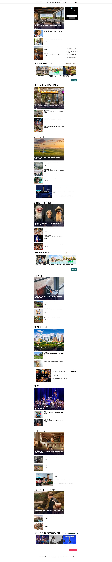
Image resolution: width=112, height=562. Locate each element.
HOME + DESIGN (43, 430)
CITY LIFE (39, 136)
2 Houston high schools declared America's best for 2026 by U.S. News (71, 54)
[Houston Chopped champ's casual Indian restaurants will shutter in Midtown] (49, 98)
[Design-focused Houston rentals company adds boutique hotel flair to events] (38, 467)
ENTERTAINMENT (44, 202)
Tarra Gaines (36, 409)
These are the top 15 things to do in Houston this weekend (53, 236)
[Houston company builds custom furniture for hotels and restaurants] (38, 459)
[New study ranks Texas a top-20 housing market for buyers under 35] (38, 363)
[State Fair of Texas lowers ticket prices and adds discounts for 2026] (38, 33)
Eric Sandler (45, 57)
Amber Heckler (36, 28)
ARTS (37, 386)
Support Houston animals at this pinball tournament (60, 371)
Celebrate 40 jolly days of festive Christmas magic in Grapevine (63, 479)
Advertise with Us (60, 556)
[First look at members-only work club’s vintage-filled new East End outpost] (49, 443)
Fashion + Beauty (56, 2)
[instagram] (76, 2)
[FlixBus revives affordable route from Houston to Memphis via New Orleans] (38, 304)
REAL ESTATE (41, 327)
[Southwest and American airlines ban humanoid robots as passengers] (49, 288)
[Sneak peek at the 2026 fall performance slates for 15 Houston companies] (49, 399)
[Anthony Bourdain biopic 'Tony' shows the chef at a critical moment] (38, 231)
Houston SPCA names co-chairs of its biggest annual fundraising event (60, 379)
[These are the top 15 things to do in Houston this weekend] (38, 238)
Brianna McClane (46, 41)
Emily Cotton (45, 459)
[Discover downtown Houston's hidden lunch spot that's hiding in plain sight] (38, 128)
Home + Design (52, 2)
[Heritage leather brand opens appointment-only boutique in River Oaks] (49, 502)
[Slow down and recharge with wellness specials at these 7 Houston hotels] (38, 518)
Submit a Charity (55, 556)
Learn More (74, 80)
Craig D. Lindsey (46, 238)
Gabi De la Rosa (36, 513)
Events (66, 2)
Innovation (60, 2)
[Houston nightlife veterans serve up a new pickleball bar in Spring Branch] (38, 113)
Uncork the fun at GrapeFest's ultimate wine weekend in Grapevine (63, 483)
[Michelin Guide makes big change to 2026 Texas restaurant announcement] (38, 121)
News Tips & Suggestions (44, 556)
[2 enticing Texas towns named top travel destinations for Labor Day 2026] (38, 49)
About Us (39, 556)
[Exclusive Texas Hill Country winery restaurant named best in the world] (49, 18)
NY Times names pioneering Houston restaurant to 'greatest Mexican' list (71, 57)
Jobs (63, 556)
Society (48, 2)
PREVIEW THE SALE (73, 549)
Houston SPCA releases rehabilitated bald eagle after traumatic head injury (60, 375)
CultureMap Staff (46, 173)
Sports (64, 2)
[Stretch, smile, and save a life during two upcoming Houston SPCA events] (38, 180)
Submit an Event (50, 556)
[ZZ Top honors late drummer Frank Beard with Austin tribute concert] (49, 215)
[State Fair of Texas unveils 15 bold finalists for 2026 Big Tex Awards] (38, 312)
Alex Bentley (45, 231)
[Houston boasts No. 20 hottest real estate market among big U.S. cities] (49, 340)
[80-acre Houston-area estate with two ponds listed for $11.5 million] (38, 355)
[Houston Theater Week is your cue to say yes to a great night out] (38, 246)
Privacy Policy (72, 556)
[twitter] (75, 2)
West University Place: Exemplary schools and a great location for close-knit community (63, 192)
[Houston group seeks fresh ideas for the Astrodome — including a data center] (38, 165)
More (68, 2)
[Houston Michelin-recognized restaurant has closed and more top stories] (38, 172)
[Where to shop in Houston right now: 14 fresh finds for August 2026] (38, 526)
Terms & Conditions (67, 556)
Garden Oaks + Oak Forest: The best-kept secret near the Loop (61, 187)
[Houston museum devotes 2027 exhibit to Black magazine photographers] (38, 422)
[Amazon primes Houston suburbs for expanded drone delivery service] (49, 149)
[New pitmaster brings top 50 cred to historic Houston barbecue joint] (38, 56)
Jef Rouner (45, 165)
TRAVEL (38, 275)
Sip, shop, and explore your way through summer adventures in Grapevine (63, 476)
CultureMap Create (46, 180)
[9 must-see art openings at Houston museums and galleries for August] (38, 414)
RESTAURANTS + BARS (46, 85)
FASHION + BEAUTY (45, 489)
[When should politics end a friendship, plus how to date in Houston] (38, 41)
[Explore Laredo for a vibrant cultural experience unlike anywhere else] (38, 319)
